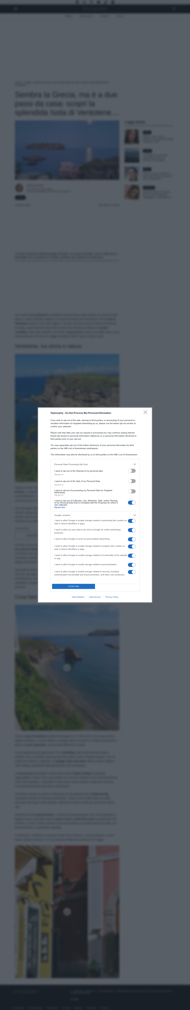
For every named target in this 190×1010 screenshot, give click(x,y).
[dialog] (95, 505)
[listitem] (95, 464)
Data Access (95, 597)
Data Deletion (78, 597)
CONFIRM (73, 586)
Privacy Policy (111, 597)
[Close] (146, 413)
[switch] (132, 471)
